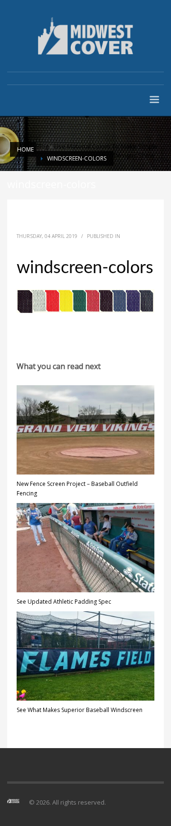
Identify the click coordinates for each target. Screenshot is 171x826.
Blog (42, 146)
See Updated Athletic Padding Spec (64, 602)
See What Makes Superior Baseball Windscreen (79, 710)
